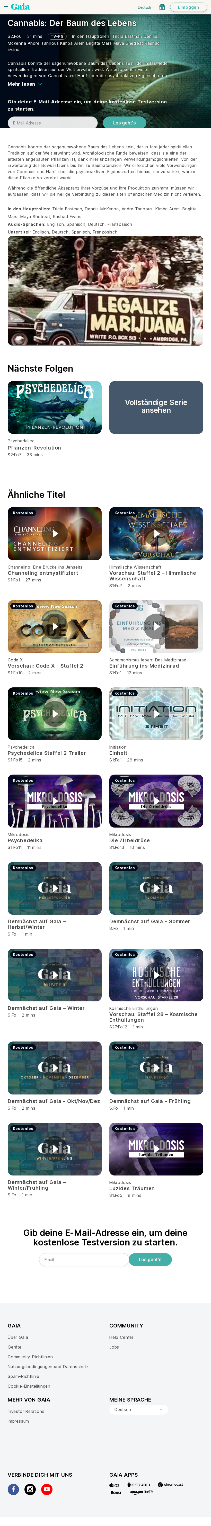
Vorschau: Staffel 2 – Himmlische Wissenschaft (152, 576)
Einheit (118, 753)
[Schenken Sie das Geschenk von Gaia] (162, 7)
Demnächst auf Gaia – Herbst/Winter (37, 924)
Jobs (114, 1347)
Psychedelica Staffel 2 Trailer (47, 753)
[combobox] (138, 1410)
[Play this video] (55, 533)
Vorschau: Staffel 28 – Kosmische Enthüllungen (153, 1017)
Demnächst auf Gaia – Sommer (149, 921)
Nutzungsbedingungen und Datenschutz (48, 1366)
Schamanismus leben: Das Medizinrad (148, 659)
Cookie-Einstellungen (29, 1386)
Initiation (118, 747)
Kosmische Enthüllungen (133, 1008)
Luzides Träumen (132, 1188)
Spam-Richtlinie (23, 1376)
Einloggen (188, 7)
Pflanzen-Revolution (34, 448)
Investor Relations (26, 1411)
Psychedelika (25, 840)
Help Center (121, 1337)
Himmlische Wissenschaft (135, 567)
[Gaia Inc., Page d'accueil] (20, 6)
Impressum (18, 1421)
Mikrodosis (19, 834)
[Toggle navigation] (6, 6)
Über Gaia (18, 1337)
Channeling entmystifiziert (43, 573)
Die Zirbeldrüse (129, 840)
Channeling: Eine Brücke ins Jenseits (45, 567)
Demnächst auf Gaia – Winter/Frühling (37, 1185)
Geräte (15, 1347)
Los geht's (124, 122)
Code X (15, 659)
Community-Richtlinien (30, 1356)
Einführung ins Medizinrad (144, 666)
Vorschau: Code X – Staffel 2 (45, 666)
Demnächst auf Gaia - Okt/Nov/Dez (54, 1101)
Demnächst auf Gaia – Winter (46, 1008)
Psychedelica (21, 440)
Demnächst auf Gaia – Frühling (150, 1101)
